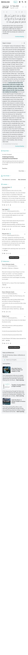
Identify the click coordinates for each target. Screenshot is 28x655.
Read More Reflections (14, 347)
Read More (4, 168)
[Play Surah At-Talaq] (4, 12)
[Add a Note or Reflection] (22, 12)
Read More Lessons (14, 257)
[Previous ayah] (23, 7)
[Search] (22, 2)
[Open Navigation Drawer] (25, 2)
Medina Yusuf (5, 316)
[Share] (19, 12)
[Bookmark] (6, 12)
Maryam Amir (5, 233)
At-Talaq (13, 6)
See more (22, 202)
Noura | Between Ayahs (8, 264)
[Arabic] (22, 43)
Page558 (12, 8)
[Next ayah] (26, 7)
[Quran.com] (5, 2)
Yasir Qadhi (5, 209)
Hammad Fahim (6, 187)
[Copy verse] (16, 12)
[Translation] (24, 43)
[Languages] (19, 2)
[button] (23, 15)
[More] (25, 12)
